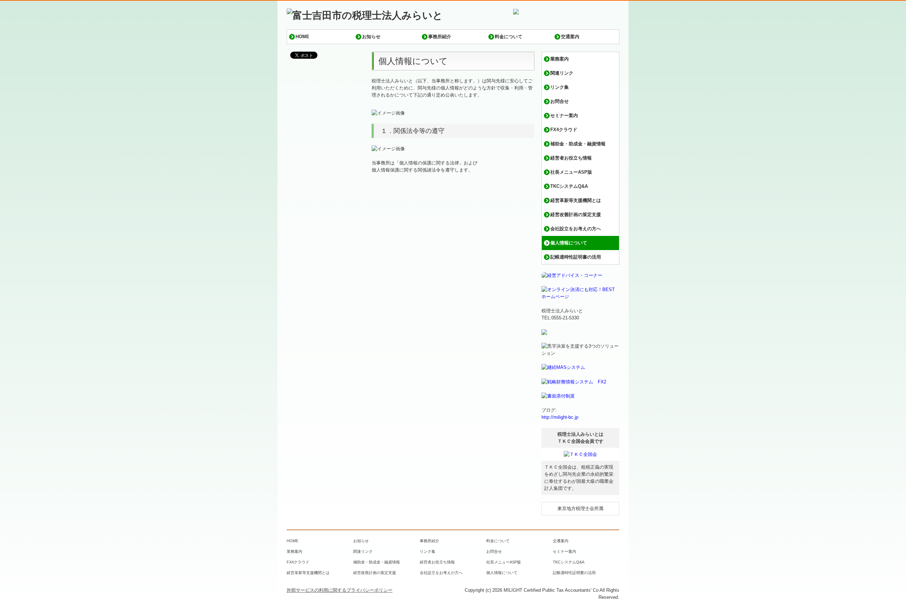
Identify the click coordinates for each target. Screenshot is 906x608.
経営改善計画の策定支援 (575, 214)
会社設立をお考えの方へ (575, 228)
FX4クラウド (563, 129)
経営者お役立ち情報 (571, 158)
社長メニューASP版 (571, 172)
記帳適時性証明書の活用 (575, 257)
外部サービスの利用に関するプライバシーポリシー (339, 590)
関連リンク (561, 73)
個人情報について (568, 242)
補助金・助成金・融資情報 (578, 143)
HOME (302, 36)
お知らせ (371, 36)
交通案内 (570, 36)
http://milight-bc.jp (559, 417)
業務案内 (559, 59)
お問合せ (559, 101)
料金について (508, 36)
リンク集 (559, 87)
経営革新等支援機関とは (575, 200)
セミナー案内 (564, 115)
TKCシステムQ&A (569, 186)
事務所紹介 (439, 36)
